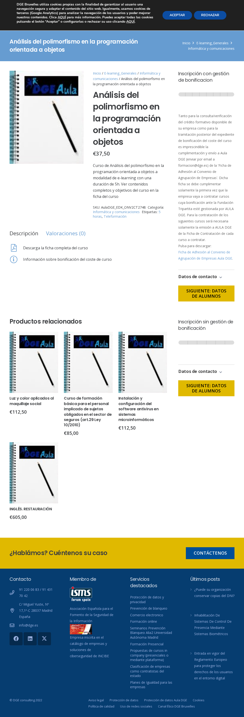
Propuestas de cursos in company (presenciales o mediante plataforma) (149, 655)
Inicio (186, 43)
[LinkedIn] (30, 638)
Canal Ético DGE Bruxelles (176, 706)
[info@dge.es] (14, 625)
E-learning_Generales (212, 43)
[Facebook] (16, 638)
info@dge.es (28, 625)
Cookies (198, 700)
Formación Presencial (146, 644)
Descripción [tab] (24, 233)
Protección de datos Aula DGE (165, 700)
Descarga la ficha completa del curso (55, 248)
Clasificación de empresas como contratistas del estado (150, 671)
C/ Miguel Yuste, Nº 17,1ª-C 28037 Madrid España (35, 610)
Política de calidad (101, 706)
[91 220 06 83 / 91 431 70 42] (14, 592)
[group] (206, 99)
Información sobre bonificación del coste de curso (67, 259)
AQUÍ (62, 17)
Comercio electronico (146, 615)
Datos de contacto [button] (198, 276)
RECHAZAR (210, 15)
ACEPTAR (177, 15)
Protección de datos (124, 700)
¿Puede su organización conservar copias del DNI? (214, 592)
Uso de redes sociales (136, 706)
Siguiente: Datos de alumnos (206, 293)
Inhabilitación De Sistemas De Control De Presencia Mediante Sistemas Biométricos (213, 624)
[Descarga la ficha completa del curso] (16, 248)
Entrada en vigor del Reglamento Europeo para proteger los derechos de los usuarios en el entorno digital (213, 665)
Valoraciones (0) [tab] (66, 233)
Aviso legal (96, 700)
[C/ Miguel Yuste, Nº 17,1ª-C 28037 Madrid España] (14, 610)
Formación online (143, 621)
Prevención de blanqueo (148, 608)
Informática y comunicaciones (211, 48)
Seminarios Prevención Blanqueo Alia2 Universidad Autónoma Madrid (151, 633)
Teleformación (115, 216)
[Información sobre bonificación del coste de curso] (16, 259)
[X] (44, 638)
